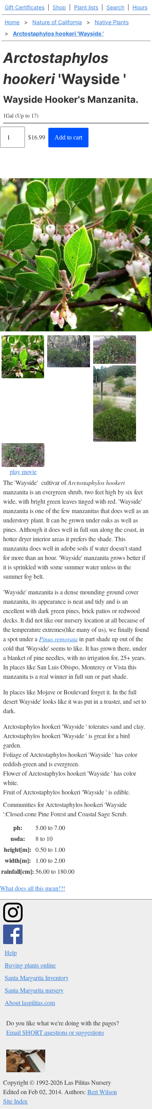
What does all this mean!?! (32, 888)
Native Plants (112, 22)
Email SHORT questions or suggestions (55, 1032)
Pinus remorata (58, 639)
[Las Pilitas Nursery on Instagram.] (13, 920)
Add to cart (68, 137)
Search (115, 7)
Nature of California (57, 22)
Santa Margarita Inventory (37, 977)
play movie (23, 471)
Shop (59, 7)
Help (11, 952)
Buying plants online (30, 965)
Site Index (15, 1101)
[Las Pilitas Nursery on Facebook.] (13, 941)
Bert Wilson (102, 1092)
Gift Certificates (24, 7)
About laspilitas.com (30, 1002)
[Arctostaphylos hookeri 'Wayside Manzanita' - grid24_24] (114, 403)
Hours (140, 7)
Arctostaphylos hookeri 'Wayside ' (58, 33)
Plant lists (86, 7)
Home (12, 22)
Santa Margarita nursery (34, 990)
